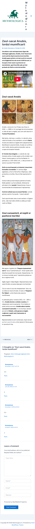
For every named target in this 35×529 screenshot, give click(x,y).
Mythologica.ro (26, 16)
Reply (5, 375)
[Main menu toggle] (31, 16)
